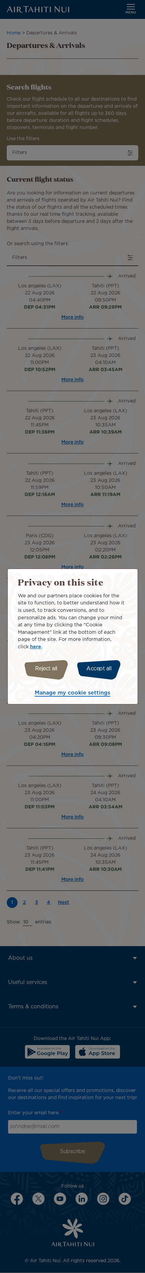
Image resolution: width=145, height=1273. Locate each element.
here (35, 647)
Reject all (46, 668)
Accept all (98, 668)
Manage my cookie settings (72, 693)
